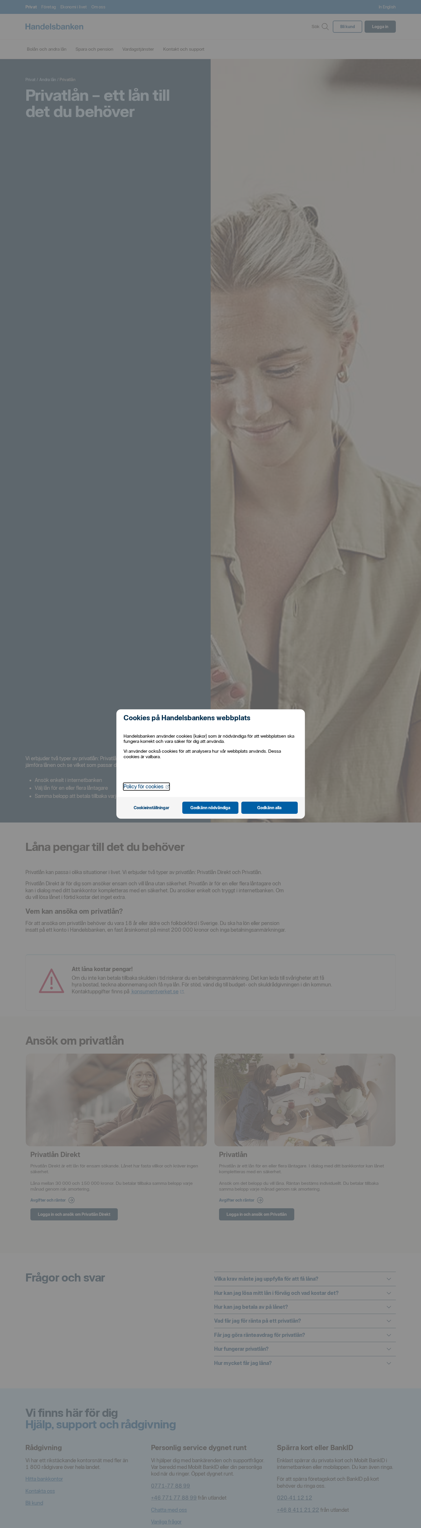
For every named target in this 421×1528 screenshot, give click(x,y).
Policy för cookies (146, 786)
